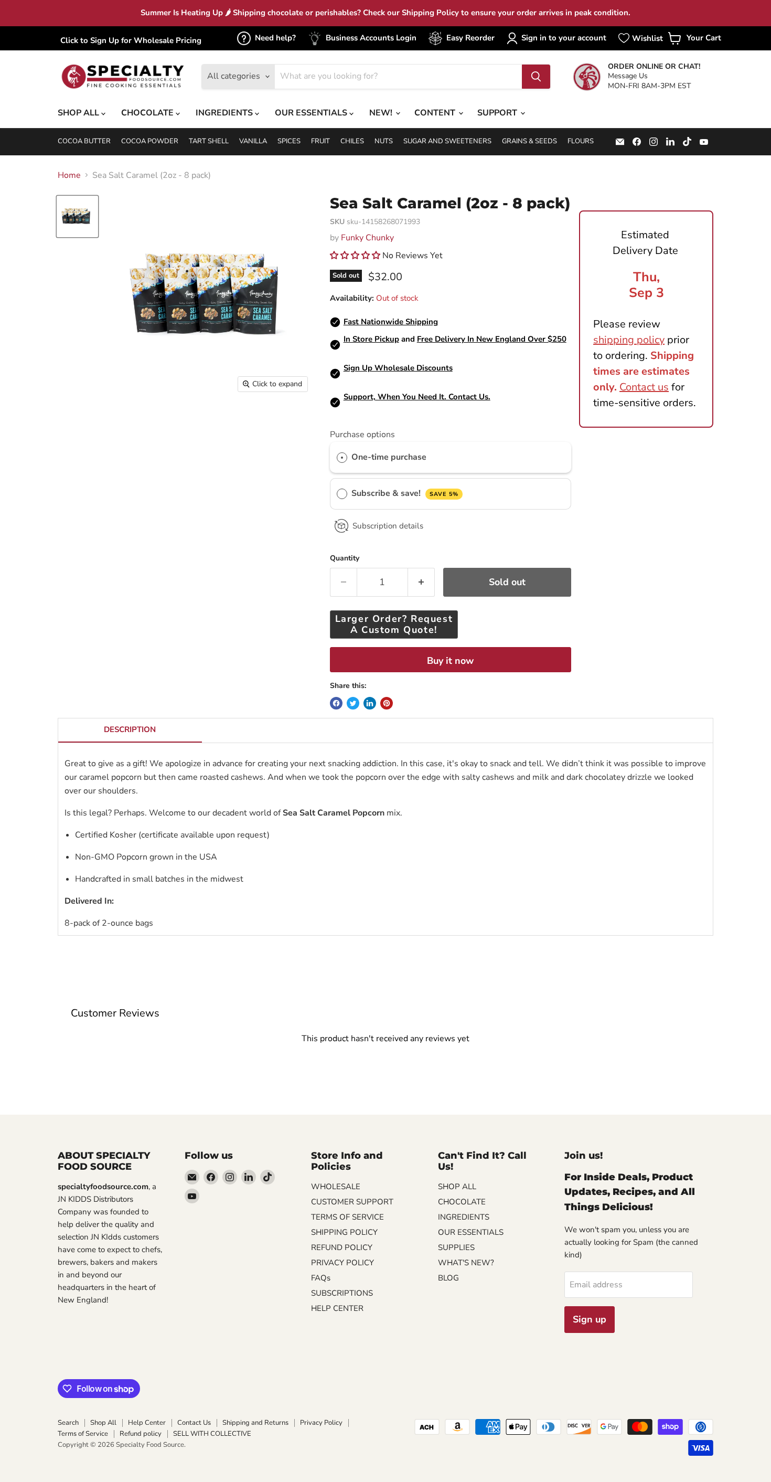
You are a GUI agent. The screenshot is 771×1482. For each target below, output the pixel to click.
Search (68, 1422)
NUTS (383, 141)
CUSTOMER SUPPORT (352, 1202)
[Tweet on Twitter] (353, 703)
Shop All (103, 1422)
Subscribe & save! (404, 493)
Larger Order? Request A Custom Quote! (394, 624)
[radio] (342, 457)
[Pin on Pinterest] (386, 703)
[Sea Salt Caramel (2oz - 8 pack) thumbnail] (77, 216)
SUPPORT (498, 113)
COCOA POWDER (149, 141)
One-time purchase (388, 457)
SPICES (289, 141)
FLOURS (580, 141)
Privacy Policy (321, 1422)
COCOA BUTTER (84, 141)
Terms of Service (83, 1433)
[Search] (536, 77)
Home (69, 175)
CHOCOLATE (148, 113)
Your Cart (694, 41)
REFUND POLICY (341, 1247)
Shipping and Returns (255, 1422)
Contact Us (194, 1422)
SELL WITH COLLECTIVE (212, 1433)
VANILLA (253, 141)
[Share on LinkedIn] (369, 703)
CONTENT (435, 113)
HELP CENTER (337, 1308)
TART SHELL (209, 141)
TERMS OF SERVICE (347, 1217)
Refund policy (141, 1433)
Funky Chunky (367, 238)
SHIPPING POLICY (344, 1232)
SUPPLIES (456, 1247)
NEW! (381, 113)
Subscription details (387, 526)
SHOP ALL (79, 113)
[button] (356, 255)
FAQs (320, 1278)
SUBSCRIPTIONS (342, 1293)
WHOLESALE (335, 1186)
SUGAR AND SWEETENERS (447, 141)
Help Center (147, 1422)
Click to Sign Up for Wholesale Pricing (130, 40)
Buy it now (450, 660)
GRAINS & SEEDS (529, 141)
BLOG (448, 1278)
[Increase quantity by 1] (421, 582)
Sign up (589, 1319)
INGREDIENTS (225, 113)
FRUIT (320, 141)
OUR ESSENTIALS (312, 113)
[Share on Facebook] (336, 703)
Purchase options (362, 434)
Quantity (344, 558)
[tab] (130, 730)
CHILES (352, 141)
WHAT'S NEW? (466, 1262)
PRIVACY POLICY (342, 1262)
